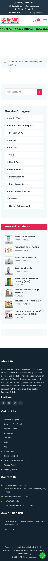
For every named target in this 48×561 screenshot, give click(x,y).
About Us (7, 438)
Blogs (5, 447)
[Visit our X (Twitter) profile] (25, 9)
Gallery (6, 442)
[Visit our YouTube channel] (22, 9)
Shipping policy (10, 469)
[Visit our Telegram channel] (29, 9)
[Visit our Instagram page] (18, 9)
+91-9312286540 (24, 13)
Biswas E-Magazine (12, 420)
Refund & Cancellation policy (16, 460)
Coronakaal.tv (9, 433)
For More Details (8, 392)
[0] (36, 21)
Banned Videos (10, 429)
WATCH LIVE (10, 530)
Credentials (8, 451)
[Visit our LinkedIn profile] (32, 9)
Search (39, 92)
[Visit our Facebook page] (15, 9)
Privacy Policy (9, 465)
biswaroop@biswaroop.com (16, 496)
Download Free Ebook (12, 424)
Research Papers (10, 456)
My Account (37, 13)
